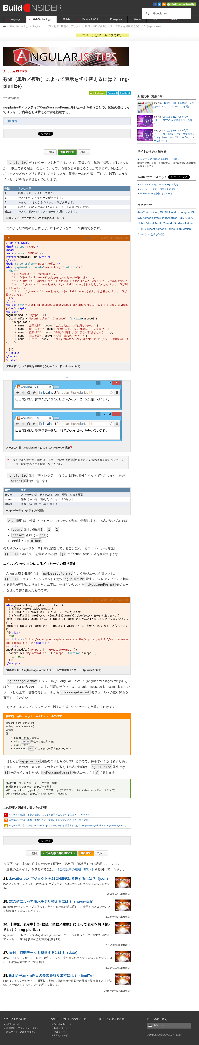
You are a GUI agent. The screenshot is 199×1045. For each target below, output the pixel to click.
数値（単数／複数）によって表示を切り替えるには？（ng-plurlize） (123, 26)
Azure (141, 234)
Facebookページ (62, 1024)
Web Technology (42, 19)
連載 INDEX (67, 152)
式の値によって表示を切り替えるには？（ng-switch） (52, 901)
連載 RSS (86, 853)
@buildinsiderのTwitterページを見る (159, 184)
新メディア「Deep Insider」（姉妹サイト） (163, 159)
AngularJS (113, 93)
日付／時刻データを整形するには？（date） (44, 953)
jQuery (155, 212)
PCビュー (159, 1025)
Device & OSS (90, 19)
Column (174, 19)
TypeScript (160, 217)
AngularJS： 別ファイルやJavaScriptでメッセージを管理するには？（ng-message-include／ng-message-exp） (68, 825)
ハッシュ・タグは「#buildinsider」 (158, 189)
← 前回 (50, 152)
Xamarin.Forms (165, 228)
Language (15, 19)
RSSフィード (61, 1035)
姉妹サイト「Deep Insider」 (21, 1032)
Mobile (66, 19)
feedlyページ (60, 1032)
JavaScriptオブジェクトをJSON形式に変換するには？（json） (59, 879)
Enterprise (116, 19)
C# (161, 212)
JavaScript (125, 93)
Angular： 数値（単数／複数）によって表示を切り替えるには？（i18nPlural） (50, 814)
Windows (188, 223)
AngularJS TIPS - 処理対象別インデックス (57, 26)
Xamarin (148, 217)
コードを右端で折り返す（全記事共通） (110, 238)
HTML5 (142, 228)
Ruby (181, 217)
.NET (167, 212)
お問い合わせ (13, 1024)
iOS (139, 217)
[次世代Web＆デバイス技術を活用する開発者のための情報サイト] (4, 26)
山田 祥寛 (11, 121)
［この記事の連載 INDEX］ (75, 869)
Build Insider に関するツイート (156, 193)
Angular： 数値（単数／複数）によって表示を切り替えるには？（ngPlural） (49, 820)
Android (176, 212)
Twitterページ (61, 1028)
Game (137, 19)
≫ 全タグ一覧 (155, 234)
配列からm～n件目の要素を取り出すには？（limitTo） (52, 975)
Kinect (151, 228)
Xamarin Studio (172, 223)
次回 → (84, 152)
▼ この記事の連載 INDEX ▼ (59, 853)
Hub (155, 19)
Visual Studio (154, 223)
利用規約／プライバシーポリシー (23, 1028)
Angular (172, 217)
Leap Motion (183, 228)
